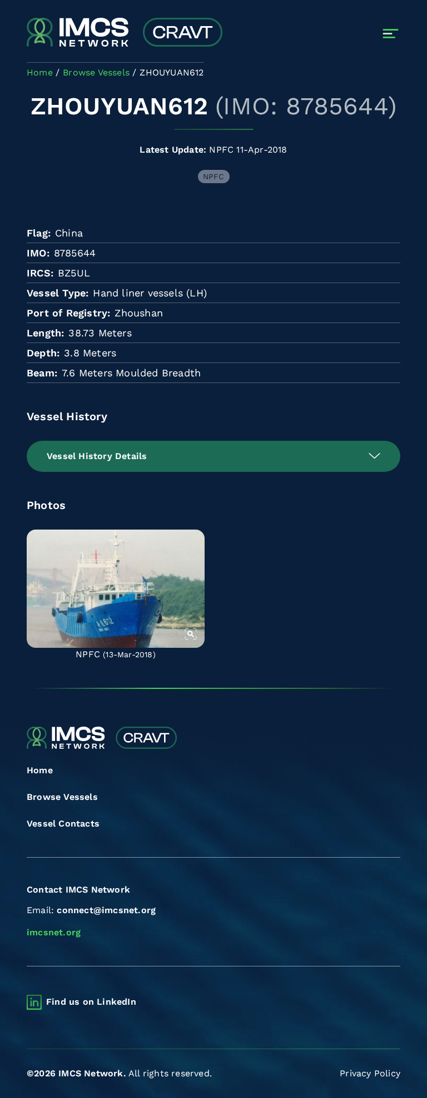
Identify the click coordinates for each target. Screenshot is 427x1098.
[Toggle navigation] (390, 33)
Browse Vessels (62, 797)
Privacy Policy (370, 1073)
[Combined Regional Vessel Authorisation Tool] (124, 33)
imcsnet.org (54, 932)
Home (40, 770)
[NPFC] (116, 589)
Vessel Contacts (63, 823)
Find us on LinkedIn (91, 1001)
